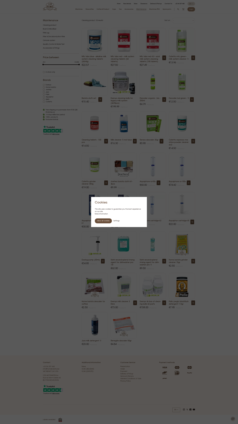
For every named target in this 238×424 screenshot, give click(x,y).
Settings (116, 221)
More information (101, 214)
